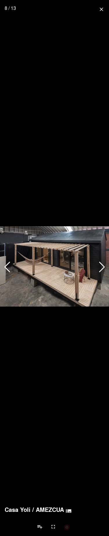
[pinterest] (67, 527)
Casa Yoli (18, 509)
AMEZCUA (50, 509)
